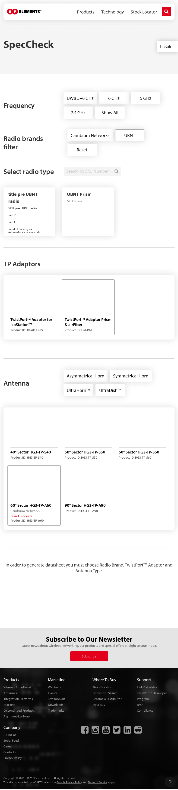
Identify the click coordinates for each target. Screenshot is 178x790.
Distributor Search (105, 693)
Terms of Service (97, 782)
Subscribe (89, 656)
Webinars (54, 687)
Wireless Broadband (17, 687)
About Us (9, 735)
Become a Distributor (107, 699)
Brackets (9, 705)
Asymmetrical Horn (16, 716)
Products (85, 12)
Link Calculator (147, 687)
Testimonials (56, 699)
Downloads (56, 705)
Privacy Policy (12, 758)
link (165, 46)
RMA (140, 705)
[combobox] (92, 171)
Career (8, 746)
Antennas (10, 693)
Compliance (145, 710)
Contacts (9, 752)
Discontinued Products (19, 710)
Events (52, 693)
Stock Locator (144, 12)
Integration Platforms (18, 699)
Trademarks (56, 710)
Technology (112, 12)
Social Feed (11, 740)
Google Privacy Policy (69, 782)
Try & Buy (98, 705)
